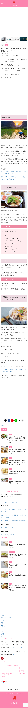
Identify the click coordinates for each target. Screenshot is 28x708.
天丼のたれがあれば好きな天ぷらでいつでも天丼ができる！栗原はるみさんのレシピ (17, 462)
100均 (3, 665)
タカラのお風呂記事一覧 (7, 535)
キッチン (9, 668)
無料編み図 (19, 673)
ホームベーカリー (15, 670)
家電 (3, 673)
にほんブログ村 (5, 682)
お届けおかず (9, 665)
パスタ (8, 670)
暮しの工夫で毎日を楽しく (14, 700)
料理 (3, 425)
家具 (22, 670)
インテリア (23, 665)
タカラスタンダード (9, 693)
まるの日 (14, 5)
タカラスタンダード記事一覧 (9, 502)
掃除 (7, 673)
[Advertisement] (14, 21)
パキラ (3, 670)
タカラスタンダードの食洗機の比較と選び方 (13, 520)
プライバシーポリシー (18, 693)
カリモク (4, 668)
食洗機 (3, 676)
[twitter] (5, 420)
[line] (15, 420)
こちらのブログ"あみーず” (17, 647)
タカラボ (5, 498)
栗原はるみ (12, 673)
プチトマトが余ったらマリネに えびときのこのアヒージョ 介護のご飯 (17, 451)
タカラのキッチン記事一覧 (8, 528)
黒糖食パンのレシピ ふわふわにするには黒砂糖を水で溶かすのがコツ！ (17, 575)
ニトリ (22, 668)
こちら (14, 654)
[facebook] (9, 420)
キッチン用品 (16, 668)
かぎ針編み (16, 665)
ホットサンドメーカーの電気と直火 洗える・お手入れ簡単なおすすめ (17, 587)
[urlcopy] (22, 420)
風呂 (24, 673)
